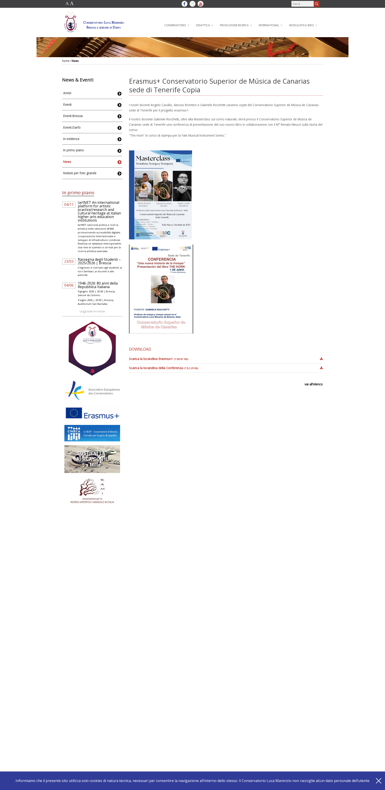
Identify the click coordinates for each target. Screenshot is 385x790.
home (66, 61)
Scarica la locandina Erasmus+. (158, 359)
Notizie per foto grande (79, 173)
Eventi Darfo (72, 127)
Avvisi (67, 93)
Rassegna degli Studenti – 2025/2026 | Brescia (99, 261)
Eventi (67, 104)
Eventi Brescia (73, 116)
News (75, 61)
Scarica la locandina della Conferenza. (163, 368)
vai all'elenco (314, 384)
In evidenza (71, 139)
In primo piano (73, 150)
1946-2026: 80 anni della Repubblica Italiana (98, 285)
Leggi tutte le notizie (92, 311)
